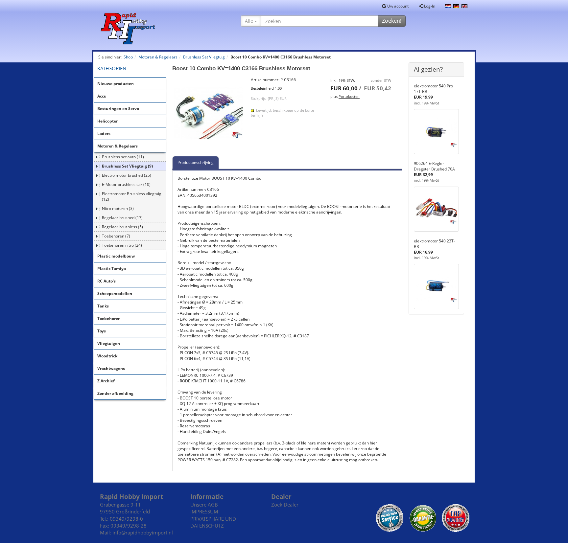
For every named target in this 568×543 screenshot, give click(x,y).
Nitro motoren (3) (118, 208)
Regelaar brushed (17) (122, 217)
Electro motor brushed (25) (126, 175)
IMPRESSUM (204, 511)
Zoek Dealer (284, 504)
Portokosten (349, 96)
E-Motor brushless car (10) (126, 184)
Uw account (397, 6)
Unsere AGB (204, 504)
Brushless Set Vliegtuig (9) (127, 166)
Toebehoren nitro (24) (122, 245)
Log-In (429, 6)
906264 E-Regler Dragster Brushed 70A (434, 166)
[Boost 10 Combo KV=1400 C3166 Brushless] (208, 113)
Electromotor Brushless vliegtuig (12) (131, 196)
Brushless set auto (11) (123, 157)
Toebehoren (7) (116, 236)
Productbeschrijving (196, 162)
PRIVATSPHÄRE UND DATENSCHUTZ (213, 522)
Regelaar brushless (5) (122, 227)
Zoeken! (391, 20)
